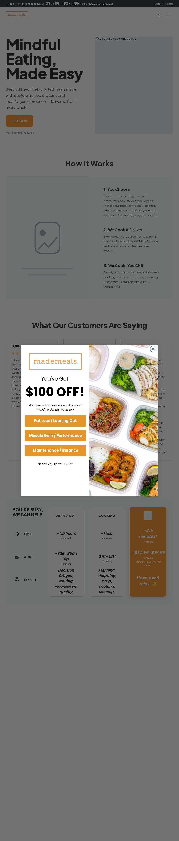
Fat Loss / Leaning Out (55, 420)
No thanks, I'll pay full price (55, 464)
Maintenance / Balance (55, 450)
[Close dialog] (153, 349)
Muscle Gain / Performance (55, 435)
